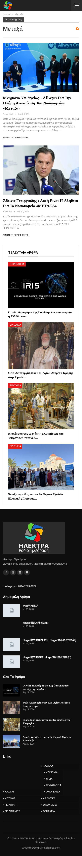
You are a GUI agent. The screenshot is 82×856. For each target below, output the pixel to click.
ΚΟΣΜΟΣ (10, 798)
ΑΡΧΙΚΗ (9, 791)
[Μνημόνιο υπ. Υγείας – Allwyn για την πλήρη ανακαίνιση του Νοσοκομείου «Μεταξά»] (41, 67)
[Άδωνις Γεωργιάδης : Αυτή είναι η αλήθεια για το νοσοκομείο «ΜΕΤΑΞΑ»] (41, 169)
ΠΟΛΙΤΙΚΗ (10, 804)
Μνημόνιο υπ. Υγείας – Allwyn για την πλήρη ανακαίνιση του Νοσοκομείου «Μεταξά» (37, 103)
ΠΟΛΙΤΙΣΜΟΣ (12, 811)
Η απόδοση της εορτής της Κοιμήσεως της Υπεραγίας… (46, 721)
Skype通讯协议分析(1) (36, 623)
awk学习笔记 (30, 606)
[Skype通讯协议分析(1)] (11, 627)
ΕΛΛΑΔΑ (48, 765)
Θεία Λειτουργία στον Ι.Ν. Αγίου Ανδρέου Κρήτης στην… (46, 704)
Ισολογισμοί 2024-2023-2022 (19, 586)
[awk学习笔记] (11, 610)
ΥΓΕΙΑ (49, 778)
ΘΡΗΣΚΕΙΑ (15, 324)
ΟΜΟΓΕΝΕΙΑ (53, 791)
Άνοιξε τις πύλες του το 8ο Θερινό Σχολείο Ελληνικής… (47, 738)
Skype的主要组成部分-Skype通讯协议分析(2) (49, 640)
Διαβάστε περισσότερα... (16, 137)
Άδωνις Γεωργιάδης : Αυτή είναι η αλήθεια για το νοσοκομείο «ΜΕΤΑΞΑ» (40, 203)
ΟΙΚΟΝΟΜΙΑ (50, 804)
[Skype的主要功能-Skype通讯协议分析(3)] (11, 661)
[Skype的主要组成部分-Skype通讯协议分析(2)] (11, 644)
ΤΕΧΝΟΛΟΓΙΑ (17, 264)
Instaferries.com (50, 847)
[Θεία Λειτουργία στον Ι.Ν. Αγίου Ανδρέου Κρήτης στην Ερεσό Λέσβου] (41, 345)
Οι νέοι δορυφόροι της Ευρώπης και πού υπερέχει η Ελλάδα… (46, 687)
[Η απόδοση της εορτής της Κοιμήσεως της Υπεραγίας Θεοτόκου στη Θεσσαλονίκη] (41, 406)
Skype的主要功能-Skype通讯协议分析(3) (47, 657)
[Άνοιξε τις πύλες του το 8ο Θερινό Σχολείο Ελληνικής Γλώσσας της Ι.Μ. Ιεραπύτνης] (41, 467)
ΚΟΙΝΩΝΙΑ (52, 772)
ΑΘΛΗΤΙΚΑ (49, 798)
